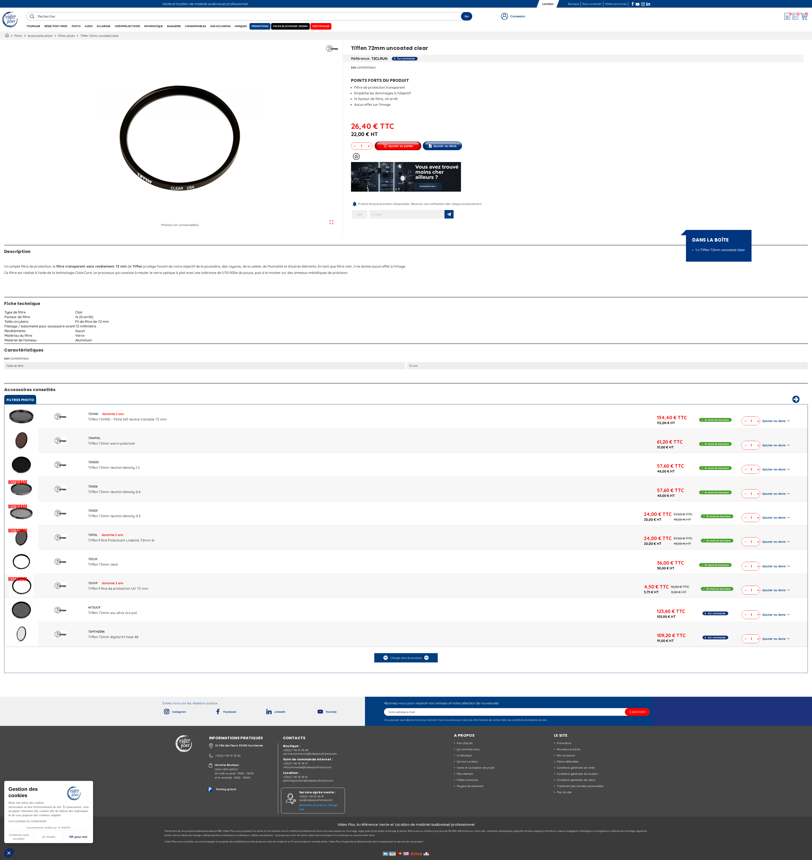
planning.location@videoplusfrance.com (308, 780)
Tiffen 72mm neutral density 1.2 (114, 467)
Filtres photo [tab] (20, 399)
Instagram (643, 3)
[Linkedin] (265, 710)
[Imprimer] (356, 156)
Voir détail (21, 417)
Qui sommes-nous (468, 749)
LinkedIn (648, 3)
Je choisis (48, 836)
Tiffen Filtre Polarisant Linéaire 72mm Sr (121, 540)
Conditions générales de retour (576, 780)
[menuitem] (33, 26)
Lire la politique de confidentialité (27, 821)
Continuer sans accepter (19, 836)
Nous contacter (592, 3)
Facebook (633, 3)
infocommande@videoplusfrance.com (307, 767)
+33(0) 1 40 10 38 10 (295, 777)
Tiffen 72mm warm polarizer (111, 443)
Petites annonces (616, 3)
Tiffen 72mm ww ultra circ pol (112, 613)
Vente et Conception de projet (475, 767)
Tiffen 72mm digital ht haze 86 (113, 637)
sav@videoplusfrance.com (316, 800)
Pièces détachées (568, 761)
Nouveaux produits (568, 749)
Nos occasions (566, 755)
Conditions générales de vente (576, 767)
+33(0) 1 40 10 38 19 (311, 796)
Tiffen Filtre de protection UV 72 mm (118, 588)
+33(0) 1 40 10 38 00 (228, 755)
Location (548, 3)
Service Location (467, 761)
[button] (9, 853)
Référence (360, 58)
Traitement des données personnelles (580, 786)
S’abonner (637, 712)
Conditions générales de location (577, 773)
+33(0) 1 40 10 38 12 (295, 763)
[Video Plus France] (10, 19)
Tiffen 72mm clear (103, 564)
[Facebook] (214, 710)
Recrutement (465, 773)
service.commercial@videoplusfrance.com (310, 753)
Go (467, 16)
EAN (353, 67)
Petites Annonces (467, 780)
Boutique (573, 3)
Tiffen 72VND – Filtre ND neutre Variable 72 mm (127, 419)
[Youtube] (317, 710)
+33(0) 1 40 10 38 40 (295, 750)
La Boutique (464, 755)
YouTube (637, 3)
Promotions (564, 743)
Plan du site (564, 792)
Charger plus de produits (406, 657)
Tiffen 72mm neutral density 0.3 (114, 516)
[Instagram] (163, 710)
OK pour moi (78, 836)
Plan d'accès (465, 743)
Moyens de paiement (470, 786)
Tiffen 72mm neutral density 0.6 (114, 492)
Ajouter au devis (774, 421)
